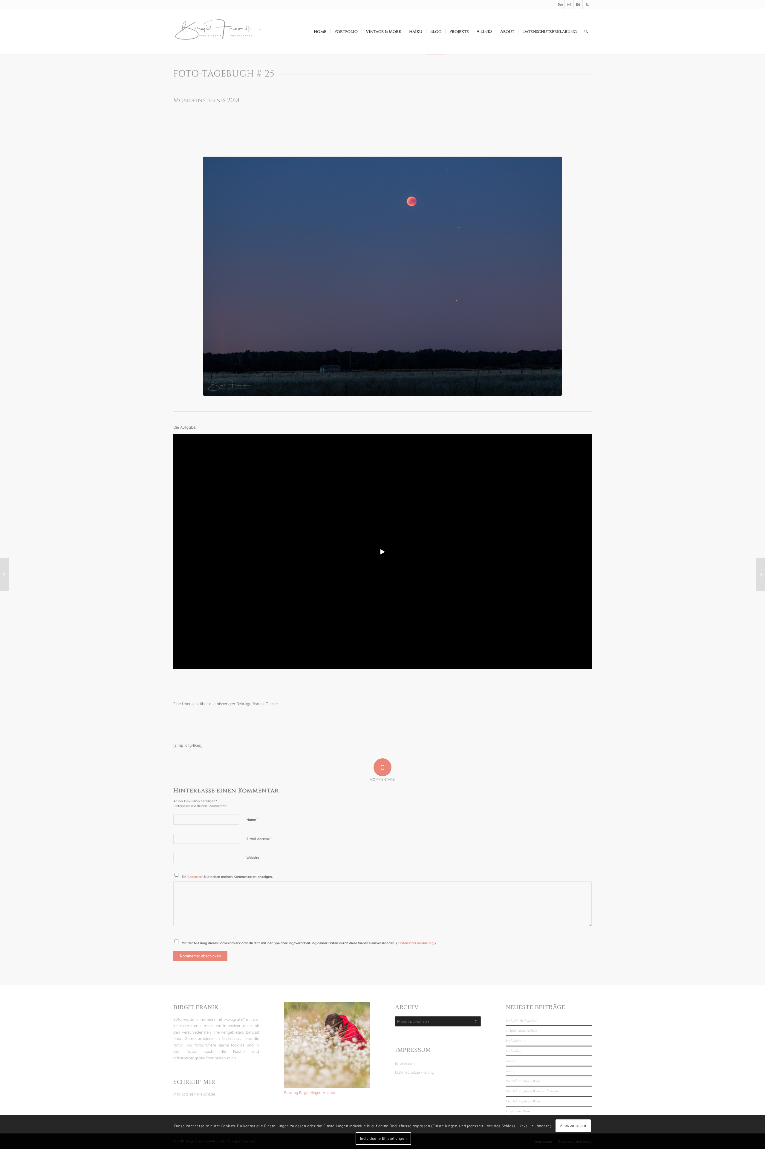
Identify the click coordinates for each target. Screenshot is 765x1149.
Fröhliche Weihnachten (522, 1020)
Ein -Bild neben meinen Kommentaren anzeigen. (227, 877)
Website (253, 857)
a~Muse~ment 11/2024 (522, 1030)
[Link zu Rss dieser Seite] (587, 4)
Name (252, 819)
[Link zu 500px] (560, 4)
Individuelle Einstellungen (383, 1138)
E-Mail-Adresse (259, 838)
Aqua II (511, 1060)
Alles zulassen (573, 1125)
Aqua (509, 1071)
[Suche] (586, 31)
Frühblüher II (515, 1040)
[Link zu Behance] (578, 4)
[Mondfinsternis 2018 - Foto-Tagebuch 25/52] (382, 276)
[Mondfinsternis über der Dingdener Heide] (4, 574)
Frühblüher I (515, 1051)
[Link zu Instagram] (569, 4)
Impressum (405, 1063)
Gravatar (194, 877)
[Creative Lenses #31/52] (760, 574)
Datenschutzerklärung (416, 943)
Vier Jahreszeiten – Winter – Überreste (532, 1091)
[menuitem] (320, 31)
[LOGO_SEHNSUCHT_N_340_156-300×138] (218, 31)
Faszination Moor (518, 1111)
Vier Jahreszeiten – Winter (524, 1080)
